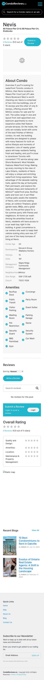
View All (35, 530)
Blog (5, 618)
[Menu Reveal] (40, 4)
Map (5, 610)
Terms (13, 674)
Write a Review (13, 378)
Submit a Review (31, 41)
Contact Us (7, 622)
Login (33, 410)
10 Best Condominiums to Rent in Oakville (29, 540)
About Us (6, 614)
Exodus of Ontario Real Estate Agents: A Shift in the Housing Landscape (29, 565)
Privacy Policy (21, 674)
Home (5, 605)
